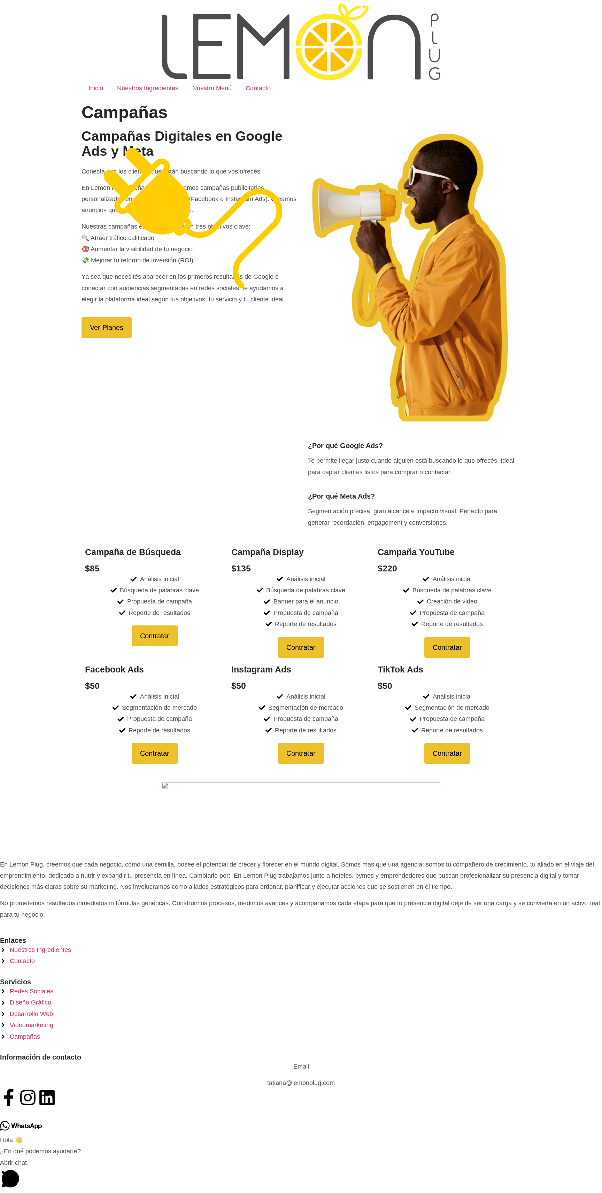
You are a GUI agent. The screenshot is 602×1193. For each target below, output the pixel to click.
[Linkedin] (47, 1097)
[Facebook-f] (8, 1097)
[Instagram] (28, 1097)
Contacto (258, 88)
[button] (301, 1175)
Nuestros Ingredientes (147, 88)
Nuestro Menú (212, 88)
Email (301, 1066)
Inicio (95, 88)
